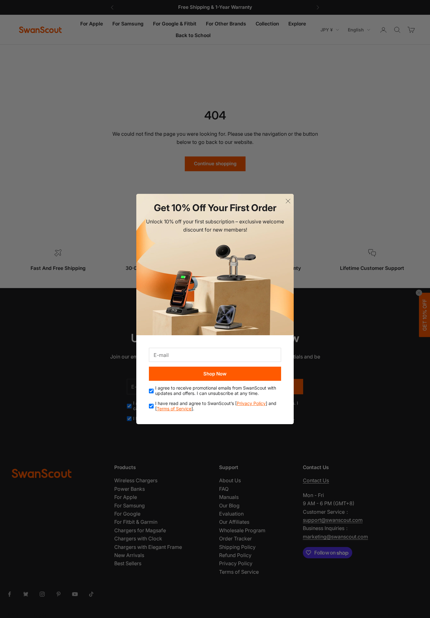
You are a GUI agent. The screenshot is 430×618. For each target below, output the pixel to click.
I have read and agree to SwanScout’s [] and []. (215, 406)
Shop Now (215, 374)
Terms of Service (174, 408)
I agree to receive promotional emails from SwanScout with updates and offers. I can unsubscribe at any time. (215, 391)
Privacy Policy (251, 403)
